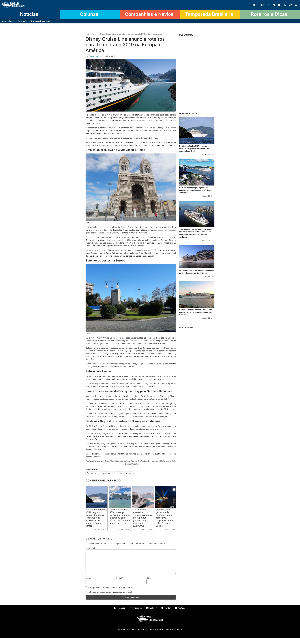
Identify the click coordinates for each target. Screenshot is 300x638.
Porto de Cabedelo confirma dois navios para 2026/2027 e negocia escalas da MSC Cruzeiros (196, 312)
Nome (89, 578)
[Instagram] (268, 5)
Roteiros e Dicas (269, 14)
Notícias (29, 14)
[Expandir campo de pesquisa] (254, 4)
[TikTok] (290, 5)
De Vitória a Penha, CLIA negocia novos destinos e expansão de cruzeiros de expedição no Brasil (96, 517)
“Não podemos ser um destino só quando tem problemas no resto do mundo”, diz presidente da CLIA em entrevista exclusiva (196, 233)
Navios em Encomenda (40, 21)
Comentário (92, 548)
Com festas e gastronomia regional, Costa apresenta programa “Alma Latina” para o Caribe (164, 517)
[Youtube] (279, 5)
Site (148, 578)
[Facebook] (262, 5)
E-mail (119, 578)
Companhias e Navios (149, 14)
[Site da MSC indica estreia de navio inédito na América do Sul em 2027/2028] (196, 256)
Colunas (89, 14)
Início (88, 34)
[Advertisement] (196, 74)
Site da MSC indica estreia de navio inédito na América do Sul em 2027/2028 (196, 272)
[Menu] (296, 5)
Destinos (95, 34)
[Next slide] (172, 507)
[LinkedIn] (273, 5)
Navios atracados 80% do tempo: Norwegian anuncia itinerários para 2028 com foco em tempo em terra (119, 516)
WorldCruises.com (96, 56)
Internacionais (8, 21)
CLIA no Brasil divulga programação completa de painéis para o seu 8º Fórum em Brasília (195, 190)
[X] (284, 5)
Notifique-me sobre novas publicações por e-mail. (110, 592)
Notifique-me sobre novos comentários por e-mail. (110, 587)
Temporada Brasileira (209, 14)
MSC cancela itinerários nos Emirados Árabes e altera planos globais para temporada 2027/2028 (143, 517)
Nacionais (22, 21)
